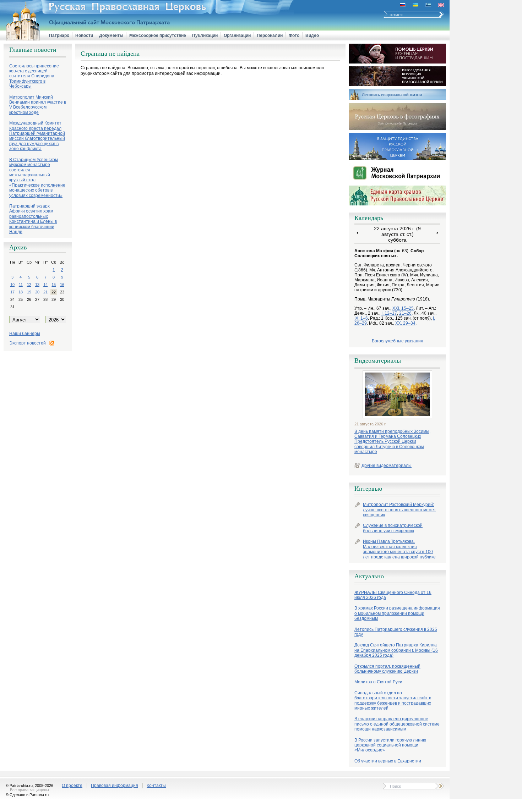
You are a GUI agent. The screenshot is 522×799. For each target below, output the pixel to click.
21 (45, 292)
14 (45, 284)
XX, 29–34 (405, 323)
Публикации (205, 35)
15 (53, 284)
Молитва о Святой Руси (378, 681)
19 (29, 292)
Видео (312, 35)
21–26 (405, 313)
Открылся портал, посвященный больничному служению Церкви (387, 669)
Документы (111, 35)
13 (37, 284)
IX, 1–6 (361, 318)
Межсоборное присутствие (157, 35)
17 (12, 292)
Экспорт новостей (27, 343)
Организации (237, 35)
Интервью (368, 488)
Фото (294, 35)
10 (12, 284)
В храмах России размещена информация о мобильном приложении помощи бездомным (397, 613)
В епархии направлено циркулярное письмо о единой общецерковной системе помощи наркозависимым (397, 724)
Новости (84, 35)
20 (37, 292)
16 (62, 284)
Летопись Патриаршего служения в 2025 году (395, 632)
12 (29, 284)
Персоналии (270, 35)
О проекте (72, 785)
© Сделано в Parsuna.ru (27, 795)
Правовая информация (114, 785)
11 (21, 284)
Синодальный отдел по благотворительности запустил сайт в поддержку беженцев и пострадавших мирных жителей (392, 700)
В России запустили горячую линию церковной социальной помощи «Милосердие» (390, 745)
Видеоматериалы (377, 360)
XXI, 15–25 (403, 308)
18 (20, 292)
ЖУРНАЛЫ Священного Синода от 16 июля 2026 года (392, 595)
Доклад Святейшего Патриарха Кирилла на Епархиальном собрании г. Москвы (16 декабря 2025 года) (396, 650)
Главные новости (32, 49)
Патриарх (59, 35)
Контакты (156, 785)
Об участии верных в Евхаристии (387, 761)
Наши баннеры (24, 333)
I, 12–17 (389, 313)
